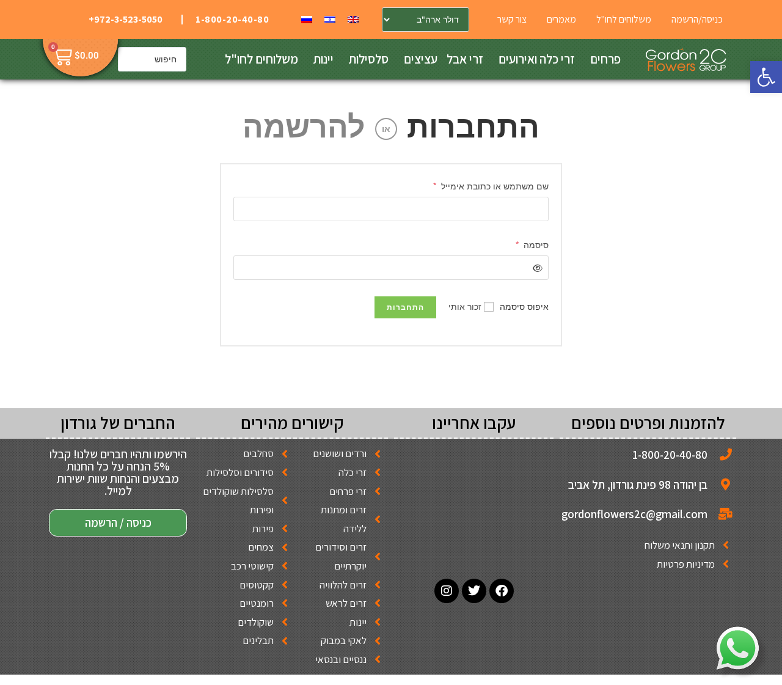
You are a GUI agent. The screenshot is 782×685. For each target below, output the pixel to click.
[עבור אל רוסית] (306, 19)
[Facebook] (501, 591)
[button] (766, 77)
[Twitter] (474, 591)
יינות (323, 59)
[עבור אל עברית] (330, 19)
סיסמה (532, 244)
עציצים (420, 59)
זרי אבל (465, 59)
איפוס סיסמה (524, 306)
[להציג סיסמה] (535, 268)
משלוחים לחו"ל (261, 59)
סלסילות (369, 59)
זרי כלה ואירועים (537, 59)
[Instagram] (446, 591)
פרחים (605, 59)
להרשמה (304, 126)
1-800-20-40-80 (232, 19)
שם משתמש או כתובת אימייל (491, 185)
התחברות (473, 126)
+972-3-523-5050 (126, 19)
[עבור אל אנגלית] (353, 19)
